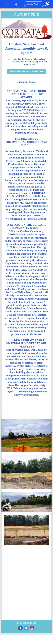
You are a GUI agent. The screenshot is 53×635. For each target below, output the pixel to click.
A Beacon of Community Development (26, 71)
